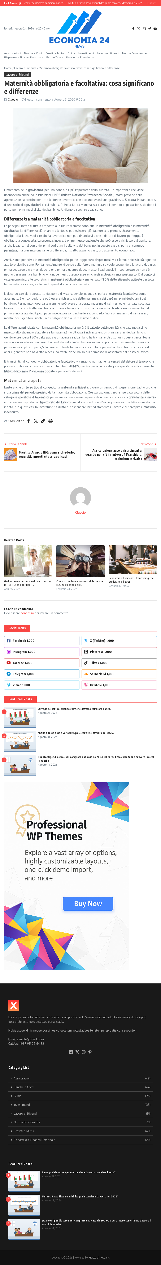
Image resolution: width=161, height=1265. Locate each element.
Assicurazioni (12, 53)
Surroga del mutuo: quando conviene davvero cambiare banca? (75, 708)
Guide (71, 53)
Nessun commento (38, 99)
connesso (27, 613)
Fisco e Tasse (54, 57)
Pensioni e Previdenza (80, 57)
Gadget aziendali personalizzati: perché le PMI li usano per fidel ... (27, 582)
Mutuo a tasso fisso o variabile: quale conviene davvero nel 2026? (76, 732)
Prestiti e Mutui (55, 53)
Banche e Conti (33, 53)
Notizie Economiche (134, 53)
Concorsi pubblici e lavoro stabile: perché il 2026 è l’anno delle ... (80, 582)
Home (8, 68)
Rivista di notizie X (98, 1257)
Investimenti (86, 53)
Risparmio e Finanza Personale (23, 57)
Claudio (13, 99)
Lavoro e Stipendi (108, 53)
